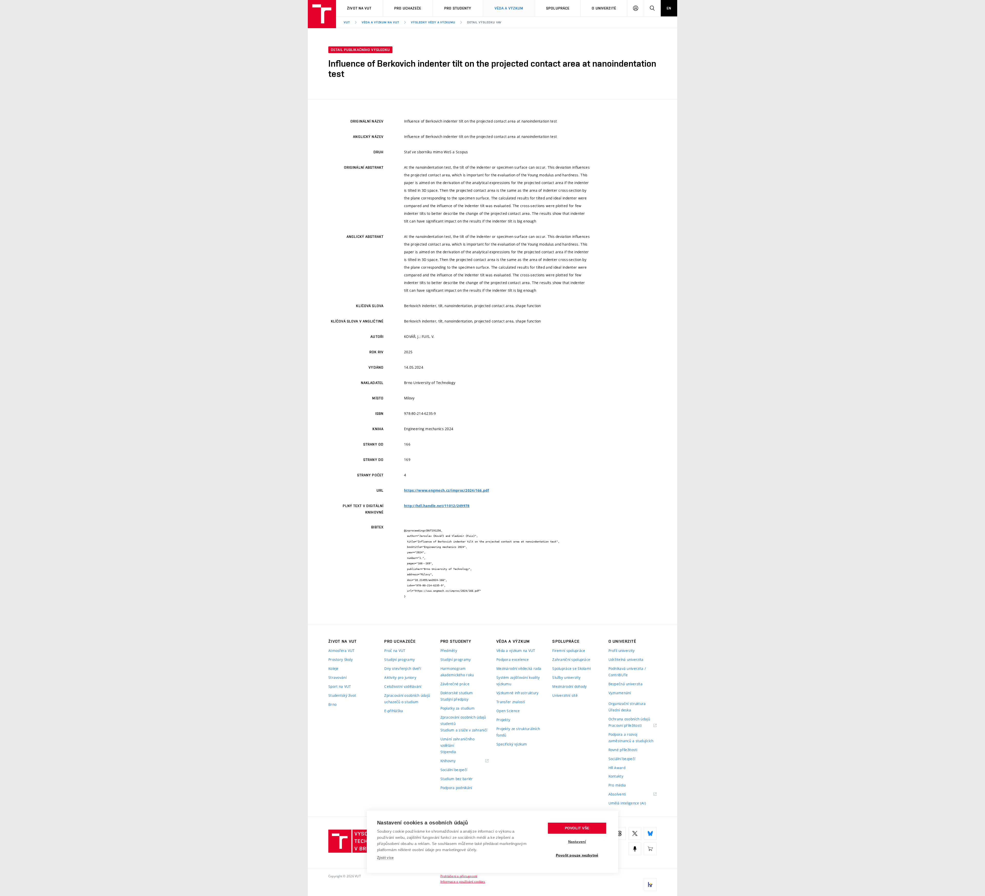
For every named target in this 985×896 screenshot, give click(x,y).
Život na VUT (359, 8)
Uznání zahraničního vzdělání (457, 742)
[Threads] (619, 833)
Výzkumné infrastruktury (517, 692)
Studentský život (342, 695)
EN (669, 8)
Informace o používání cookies (462, 881)
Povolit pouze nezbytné (577, 855)
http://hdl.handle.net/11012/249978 (437, 506)
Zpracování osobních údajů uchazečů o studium (407, 698)
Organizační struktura (627, 703)
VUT (347, 22)
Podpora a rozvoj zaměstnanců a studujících (631, 737)
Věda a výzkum (509, 8)
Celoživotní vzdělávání (402, 686)
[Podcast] (634, 848)
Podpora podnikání (456, 787)
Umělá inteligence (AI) (627, 803)
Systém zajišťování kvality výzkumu (518, 680)
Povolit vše (577, 828)
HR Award (616, 767)
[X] (634, 833)
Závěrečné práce (454, 683)
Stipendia (448, 751)
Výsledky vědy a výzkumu (433, 22)
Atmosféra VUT (341, 650)
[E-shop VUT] (650, 848)
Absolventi (623, 794)
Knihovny (454, 761)
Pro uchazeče (407, 8)
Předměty (448, 650)
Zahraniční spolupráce (571, 659)
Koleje (333, 668)
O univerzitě (604, 8)
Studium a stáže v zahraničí (463, 730)
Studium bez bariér (456, 778)
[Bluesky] (650, 833)
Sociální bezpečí (453, 769)
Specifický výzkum (511, 744)
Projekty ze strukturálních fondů (518, 732)
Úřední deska (619, 710)
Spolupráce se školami (571, 668)
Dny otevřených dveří (402, 668)
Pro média (617, 785)
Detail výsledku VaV (484, 22)
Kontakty (615, 776)
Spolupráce (557, 8)
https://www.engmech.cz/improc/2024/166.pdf (446, 490)
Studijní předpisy (454, 699)
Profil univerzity (621, 650)
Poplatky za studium (457, 708)
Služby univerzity (566, 677)
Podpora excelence (512, 659)
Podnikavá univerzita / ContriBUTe (627, 671)
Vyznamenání (619, 692)
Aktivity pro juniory (400, 677)
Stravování (337, 677)
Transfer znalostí (510, 701)
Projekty (503, 719)
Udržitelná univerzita (626, 659)
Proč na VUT (394, 650)
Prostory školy (340, 659)
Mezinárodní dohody (569, 686)
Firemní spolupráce (568, 650)
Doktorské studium (456, 692)
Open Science (508, 710)
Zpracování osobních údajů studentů (463, 720)
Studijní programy (399, 659)
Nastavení (577, 842)
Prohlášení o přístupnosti (458, 876)
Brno (332, 704)
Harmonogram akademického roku (457, 671)
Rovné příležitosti (622, 749)
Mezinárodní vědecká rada (518, 668)
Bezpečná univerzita (625, 683)
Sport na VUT (339, 686)
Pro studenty (457, 8)
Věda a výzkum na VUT (380, 22)
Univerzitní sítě (564, 695)
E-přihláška (393, 710)
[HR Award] (650, 884)
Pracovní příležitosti (631, 726)
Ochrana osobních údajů (629, 719)
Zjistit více (385, 858)
